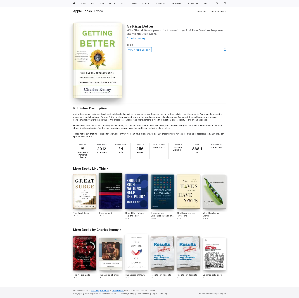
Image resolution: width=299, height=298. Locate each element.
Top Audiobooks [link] (218, 11)
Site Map (163, 294)
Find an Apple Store (100, 290)
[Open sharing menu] (225, 50)
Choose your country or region (212, 294)
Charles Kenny (136, 38)
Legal (154, 294)
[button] (217, 3)
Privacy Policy (127, 294)
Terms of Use (143, 294)
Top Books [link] (201, 11)
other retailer (118, 290)
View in (138, 50)
